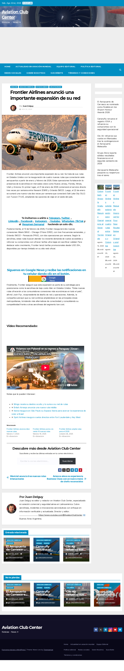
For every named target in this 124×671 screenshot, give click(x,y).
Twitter (65, 218)
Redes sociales (12, 73)
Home (7, 66)
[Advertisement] (62, 45)
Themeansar (48, 650)
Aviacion (14, 87)
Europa (46, 543)
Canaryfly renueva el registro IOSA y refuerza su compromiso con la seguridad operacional (107, 124)
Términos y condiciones (81, 73)
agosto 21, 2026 (15, 599)
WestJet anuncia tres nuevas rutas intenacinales (28, 477)
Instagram (41, 221)
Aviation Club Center (22, 627)
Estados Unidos (42, 87)
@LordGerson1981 (16, 603)
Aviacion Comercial (27, 87)
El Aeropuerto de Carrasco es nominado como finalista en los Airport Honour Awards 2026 (108, 107)
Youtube (55, 221)
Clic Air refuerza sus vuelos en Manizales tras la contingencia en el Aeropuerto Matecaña (108, 141)
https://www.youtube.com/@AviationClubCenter (60, 515)
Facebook (26, 221)
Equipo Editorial (66, 66)
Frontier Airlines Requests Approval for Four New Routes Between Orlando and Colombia (116, 220)
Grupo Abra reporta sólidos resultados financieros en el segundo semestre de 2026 (107, 158)
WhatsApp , (68, 221)
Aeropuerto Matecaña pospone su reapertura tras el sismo (108, 172)
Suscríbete (57, 73)
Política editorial (91, 66)
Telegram (54, 218)
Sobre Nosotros (36, 73)
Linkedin (13, 221)
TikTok (79, 221)
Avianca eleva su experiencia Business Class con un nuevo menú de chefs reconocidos (65, 479)
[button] (120, 70)
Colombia (69, 543)
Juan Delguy (28, 106)
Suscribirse (67, 461)
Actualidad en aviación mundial (33, 66)
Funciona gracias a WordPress (14, 650)
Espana (39, 543)
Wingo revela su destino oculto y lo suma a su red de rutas (41, 404)
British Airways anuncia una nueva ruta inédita (35, 407)
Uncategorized (55, 87)
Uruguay (10, 543)
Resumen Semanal (33, 224)
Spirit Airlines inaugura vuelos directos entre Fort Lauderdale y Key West (47, 417)
